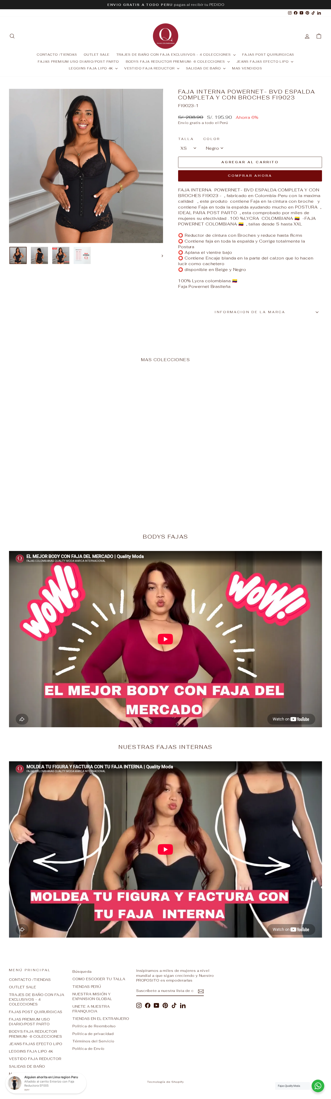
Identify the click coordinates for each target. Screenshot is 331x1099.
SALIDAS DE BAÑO (204, 68)
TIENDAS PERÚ (87, 986)
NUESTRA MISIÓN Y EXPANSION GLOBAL (92, 996)
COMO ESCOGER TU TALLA (99, 979)
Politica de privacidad (93, 1034)
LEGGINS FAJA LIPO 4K (91, 68)
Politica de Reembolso (94, 1026)
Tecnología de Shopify (165, 1082)
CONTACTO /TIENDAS (57, 55)
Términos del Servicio (93, 1041)
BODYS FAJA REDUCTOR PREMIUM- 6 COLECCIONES (176, 62)
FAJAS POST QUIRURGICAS (268, 55)
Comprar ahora (250, 176)
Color (211, 139)
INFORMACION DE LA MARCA (250, 312)
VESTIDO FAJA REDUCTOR (150, 68)
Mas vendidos (247, 68)
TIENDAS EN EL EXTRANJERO (101, 1018)
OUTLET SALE (96, 55)
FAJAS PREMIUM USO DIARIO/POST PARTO (78, 62)
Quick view (46, 480)
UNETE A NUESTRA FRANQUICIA (91, 1008)
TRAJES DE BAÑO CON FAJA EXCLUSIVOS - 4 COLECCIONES (174, 55)
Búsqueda (82, 971)
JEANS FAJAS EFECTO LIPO (263, 62)
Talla (186, 139)
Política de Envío (88, 1048)
